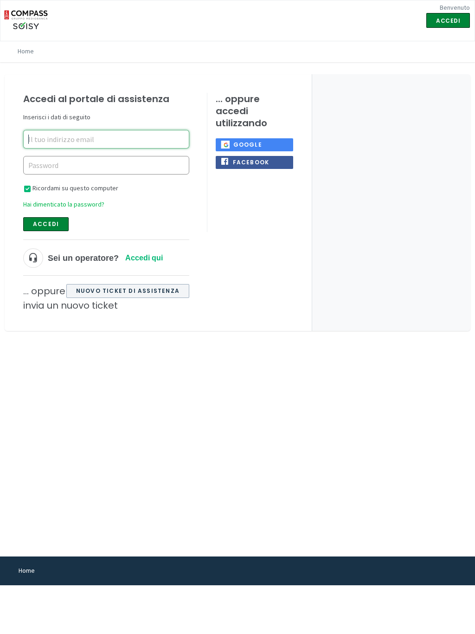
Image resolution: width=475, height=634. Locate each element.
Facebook (251, 162)
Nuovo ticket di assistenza (128, 291)
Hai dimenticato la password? (63, 204)
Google (247, 145)
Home (26, 51)
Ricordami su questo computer (75, 188)
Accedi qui (144, 258)
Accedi (46, 224)
